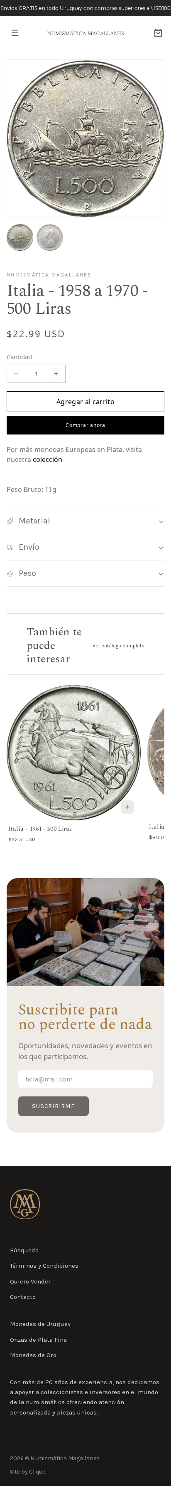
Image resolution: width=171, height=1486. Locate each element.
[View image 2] (50, 237)
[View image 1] (20, 237)
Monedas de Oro (33, 1355)
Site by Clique (28, 1471)
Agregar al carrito (85, 401)
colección (47, 459)
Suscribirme (53, 1106)
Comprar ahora (85, 425)
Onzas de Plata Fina (38, 1339)
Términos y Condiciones (44, 1265)
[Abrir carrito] (158, 32)
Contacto (23, 1297)
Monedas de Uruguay (40, 1324)
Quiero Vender (30, 1281)
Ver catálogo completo (118, 646)
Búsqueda (24, 1250)
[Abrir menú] (15, 33)
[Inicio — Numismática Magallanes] (25, 1204)
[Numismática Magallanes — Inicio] (85, 32)
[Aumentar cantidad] (56, 374)
